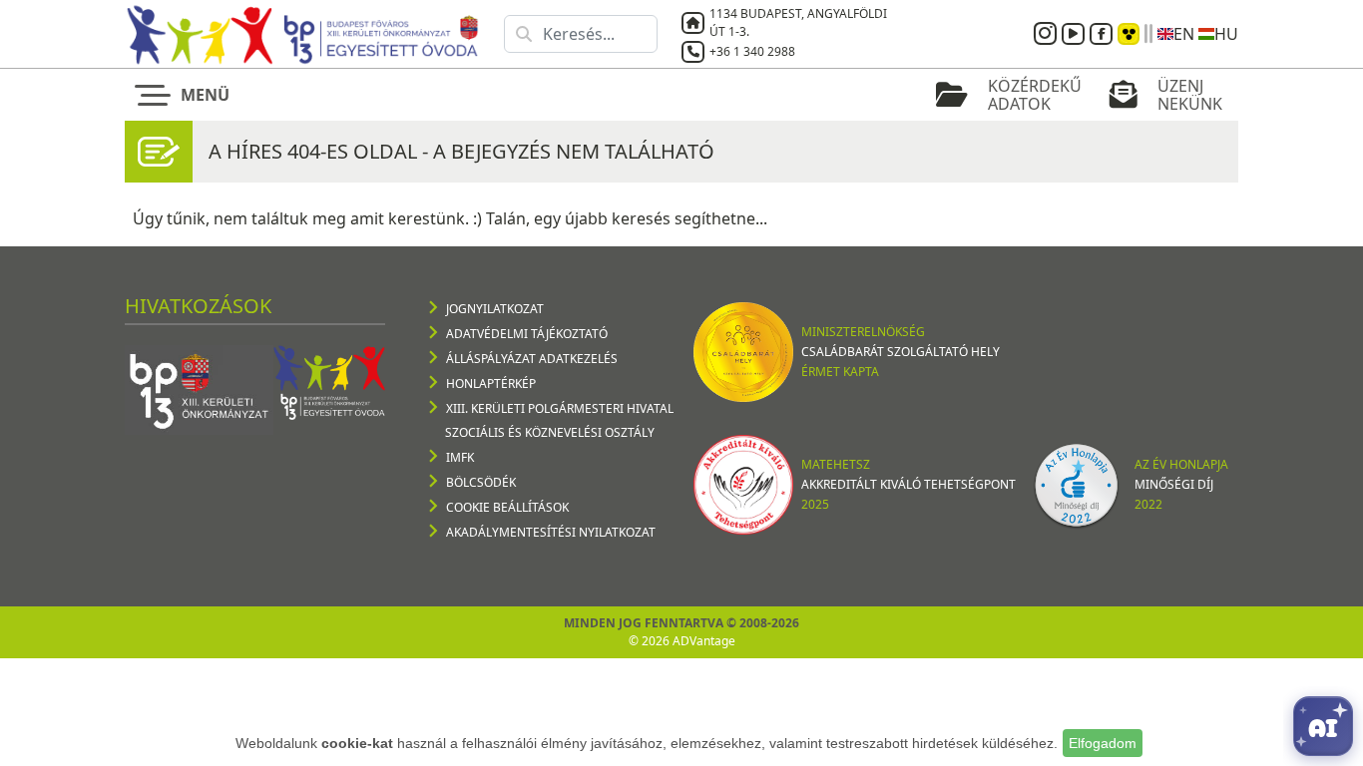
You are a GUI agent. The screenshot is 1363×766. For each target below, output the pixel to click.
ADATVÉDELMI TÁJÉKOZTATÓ (527, 333)
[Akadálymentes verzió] (1128, 34)
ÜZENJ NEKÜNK (1189, 95)
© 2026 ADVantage (682, 640)
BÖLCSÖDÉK (481, 482)
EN (1183, 34)
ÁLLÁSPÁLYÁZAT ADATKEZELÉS (532, 358)
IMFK (460, 457)
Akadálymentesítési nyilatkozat (551, 532)
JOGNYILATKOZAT (495, 308)
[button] (187, 95)
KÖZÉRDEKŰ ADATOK (1035, 95)
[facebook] (1104, 34)
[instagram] (1048, 34)
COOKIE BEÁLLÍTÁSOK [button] (507, 507)
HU (1226, 34)
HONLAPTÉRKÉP (491, 383)
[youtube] (1076, 34)
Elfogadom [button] (1102, 743)
